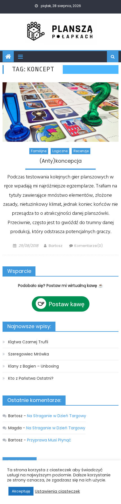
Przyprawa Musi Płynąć (49, 440)
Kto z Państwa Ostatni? (30, 378)
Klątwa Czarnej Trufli (28, 342)
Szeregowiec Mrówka (28, 354)
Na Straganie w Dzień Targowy (56, 416)
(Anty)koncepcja (60, 161)
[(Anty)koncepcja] (61, 112)
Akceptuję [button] (21, 491)
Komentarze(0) (88, 245)
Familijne (38, 151)
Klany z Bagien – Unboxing (33, 366)
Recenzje (81, 151)
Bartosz (55, 245)
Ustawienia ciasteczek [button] (57, 491)
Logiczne (60, 151)
